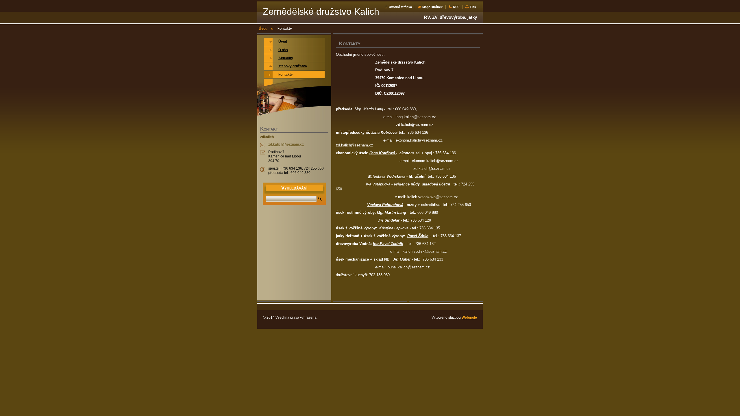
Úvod (263, 28)
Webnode (469, 317)
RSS (456, 7)
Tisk (473, 7)
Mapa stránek (432, 7)
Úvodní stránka (400, 7)
